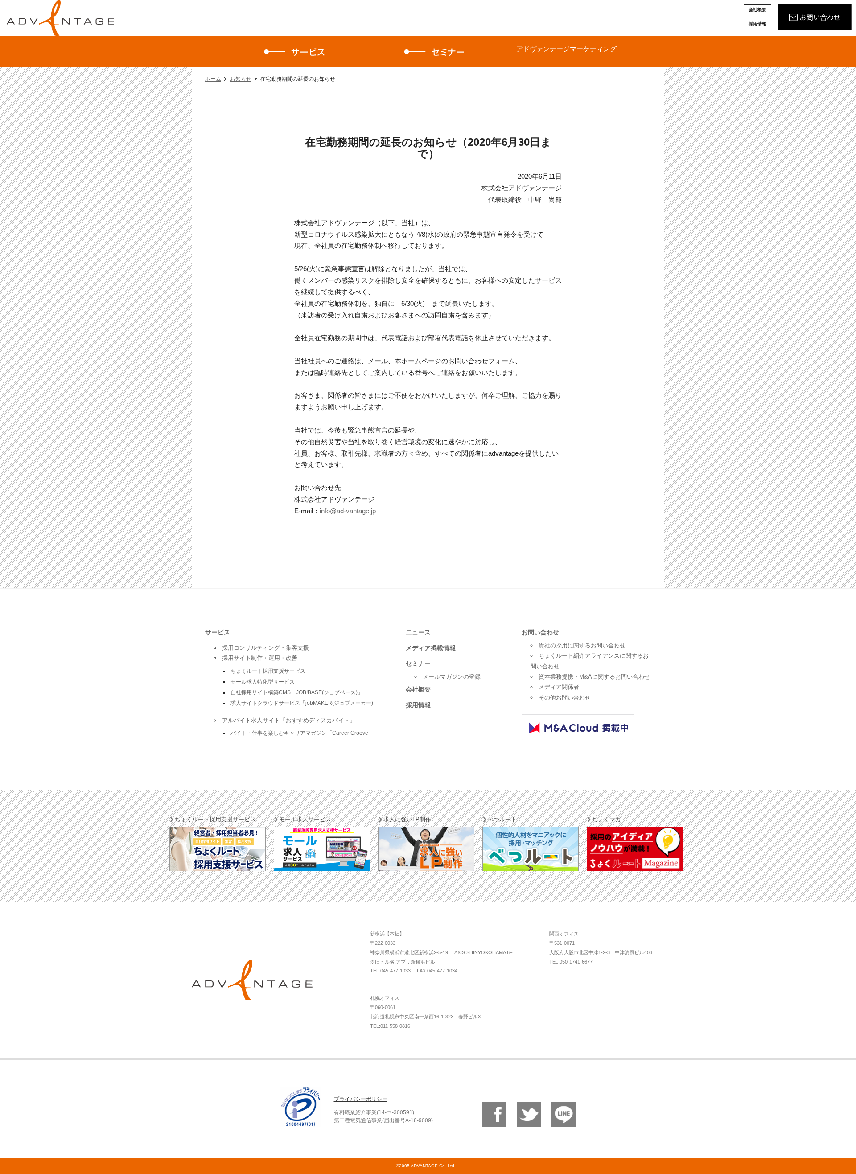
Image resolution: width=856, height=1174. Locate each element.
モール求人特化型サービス (262, 682)
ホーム (213, 79)
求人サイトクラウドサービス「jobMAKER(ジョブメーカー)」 (304, 703)
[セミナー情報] (436, 51)
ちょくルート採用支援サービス (267, 671)
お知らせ (240, 79)
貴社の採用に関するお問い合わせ (582, 645)
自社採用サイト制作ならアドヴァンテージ (60, 18)
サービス (217, 632)
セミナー (418, 663)
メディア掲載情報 (431, 647)
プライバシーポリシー (360, 1099)
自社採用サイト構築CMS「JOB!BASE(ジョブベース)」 (296, 692)
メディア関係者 (559, 687)
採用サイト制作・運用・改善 (259, 658)
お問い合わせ (540, 632)
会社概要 (757, 9)
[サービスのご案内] (298, 51)
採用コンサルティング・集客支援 (265, 647)
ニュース (418, 632)
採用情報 (757, 23)
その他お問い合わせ (565, 697)
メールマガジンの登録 (452, 676)
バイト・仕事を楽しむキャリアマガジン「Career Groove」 (302, 733)
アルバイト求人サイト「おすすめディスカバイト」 (288, 720)
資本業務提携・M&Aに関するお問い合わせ (594, 676)
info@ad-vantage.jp (348, 511)
